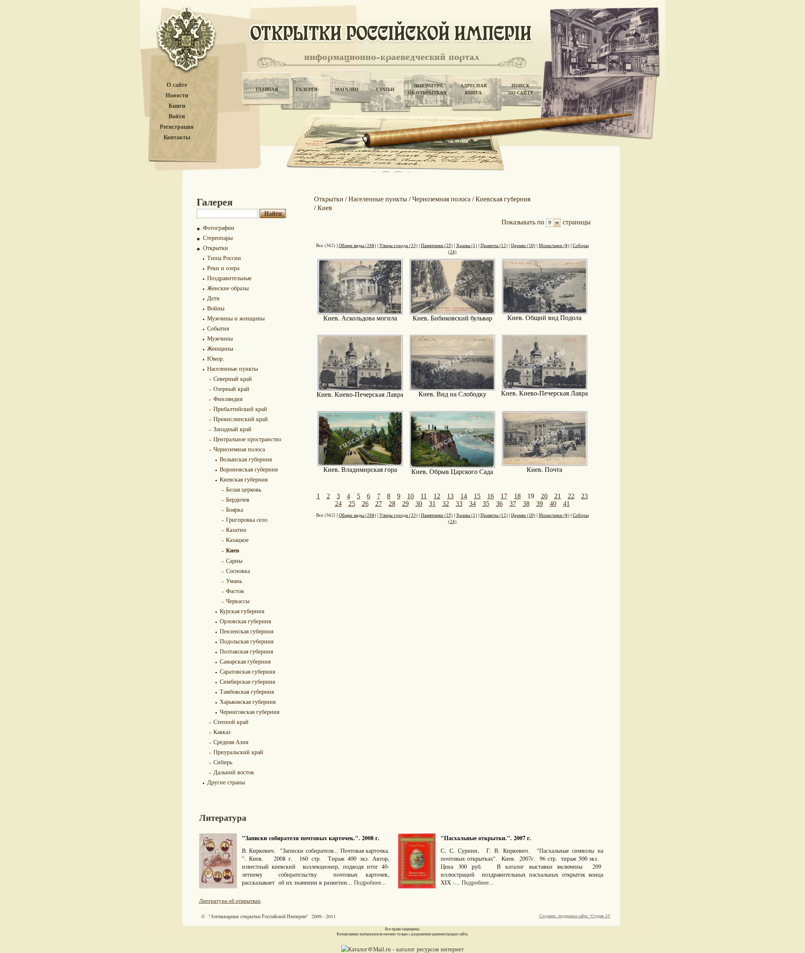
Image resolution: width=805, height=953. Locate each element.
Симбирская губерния (247, 681)
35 (486, 503)
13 (450, 496)
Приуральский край (238, 752)
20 (544, 496)
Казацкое (237, 540)
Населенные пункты (232, 368)
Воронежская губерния (249, 469)
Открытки (215, 248)
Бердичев (237, 499)
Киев (232, 550)
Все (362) (325, 245)
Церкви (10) (523, 245)
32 (445, 503)
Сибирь (222, 762)
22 (571, 496)
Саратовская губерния (247, 671)
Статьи (385, 89)
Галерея (306, 89)
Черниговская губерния (249, 712)
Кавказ (222, 732)
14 (463, 496)
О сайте (176, 85)
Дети (213, 298)
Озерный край (231, 389)
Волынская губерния (246, 459)
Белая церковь (243, 489)
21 (557, 496)
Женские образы (228, 288)
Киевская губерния (243, 479)
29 (405, 503)
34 (472, 503)
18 (517, 496)
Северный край (232, 379)
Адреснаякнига (473, 89)
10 (410, 496)
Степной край (231, 722)
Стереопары (218, 238)
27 (378, 503)
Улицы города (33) (398, 245)
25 (351, 503)
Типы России (224, 258)
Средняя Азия (230, 742)
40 (553, 503)
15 (477, 496)
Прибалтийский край (240, 409)
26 (365, 503)
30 (418, 503)
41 (566, 503)
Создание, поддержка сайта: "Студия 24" (575, 916)
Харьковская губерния (247, 702)
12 (437, 496)
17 (504, 496)
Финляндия (227, 399)
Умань (234, 581)
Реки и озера (223, 268)
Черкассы (237, 601)
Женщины (220, 348)
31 (432, 503)
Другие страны (226, 782)
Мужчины (220, 338)
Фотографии (218, 228)
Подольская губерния (246, 641)
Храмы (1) (466, 245)
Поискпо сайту (520, 89)
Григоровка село (246, 519)
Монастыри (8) (554, 245)
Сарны (234, 561)
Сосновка (238, 571)
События (218, 328)
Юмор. (215, 358)
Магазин (346, 89)
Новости (177, 95)
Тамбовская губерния (247, 691)
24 (338, 503)
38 (526, 503)
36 (499, 503)
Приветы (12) (494, 245)
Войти (177, 116)
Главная (267, 89)
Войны (215, 308)
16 (490, 496)
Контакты (177, 137)
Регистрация (177, 127)
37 (512, 503)
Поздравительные (229, 278)
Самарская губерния (245, 661)
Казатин (236, 530)
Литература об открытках (230, 900)
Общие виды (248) (357, 245)
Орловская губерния (245, 621)
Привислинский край (240, 419)
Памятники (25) (437, 245)
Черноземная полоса (239, 449)
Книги (177, 106)
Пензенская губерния (246, 631)
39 (539, 503)
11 (424, 496)
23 (584, 496)
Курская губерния (242, 611)
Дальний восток (233, 772)
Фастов (235, 591)
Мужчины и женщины (236, 318)
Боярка (234, 509)
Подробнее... (370, 882)
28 (392, 503)
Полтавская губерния (246, 651)
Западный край (232, 429)
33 (459, 503)
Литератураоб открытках (427, 89)
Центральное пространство (247, 439)
